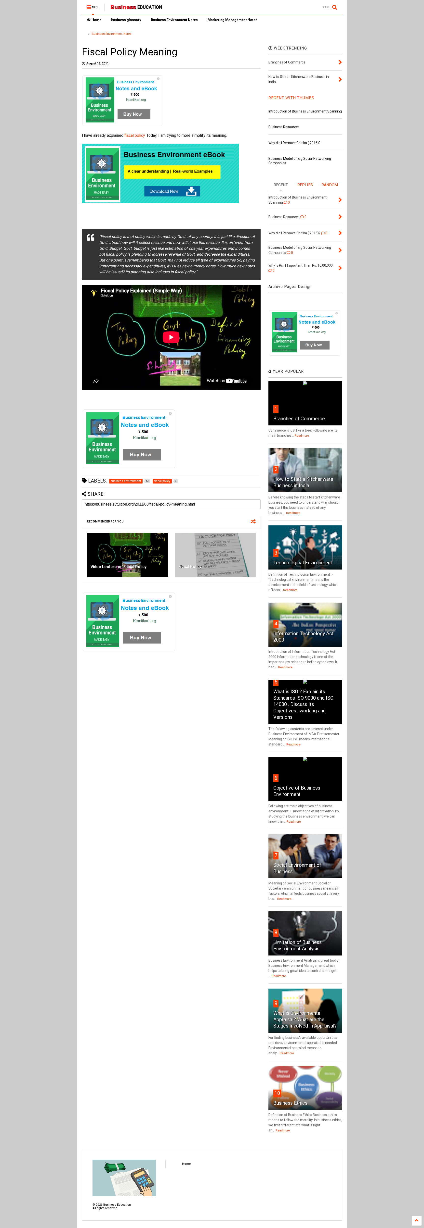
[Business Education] (137, 8)
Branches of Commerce (299, 419)
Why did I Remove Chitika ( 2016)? (294, 143)
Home (96, 20)
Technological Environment (302, 563)
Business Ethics (290, 1103)
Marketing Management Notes (232, 20)
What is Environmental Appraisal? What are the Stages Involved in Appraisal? (305, 1019)
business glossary (126, 20)
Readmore (302, 435)
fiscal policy (134, 135)
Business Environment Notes (174, 20)
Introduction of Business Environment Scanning (305, 111)
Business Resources (284, 127)
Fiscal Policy (189, 566)
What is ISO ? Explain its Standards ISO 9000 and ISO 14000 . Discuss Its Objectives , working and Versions (303, 704)
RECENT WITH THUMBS (291, 98)
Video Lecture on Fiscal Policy (118, 566)
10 (277, 1093)
